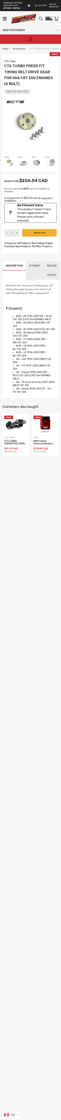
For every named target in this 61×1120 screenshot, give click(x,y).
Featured (9, 246)
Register (53, 7)
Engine (49, 243)
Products (47, 246)
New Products (23, 246)
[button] (49, 18)
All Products (23, 243)
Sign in (52, 4)
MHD (36, 437)
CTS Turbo (10, 61)
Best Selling (37, 243)
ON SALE (36, 246)
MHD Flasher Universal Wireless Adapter (43, 444)
